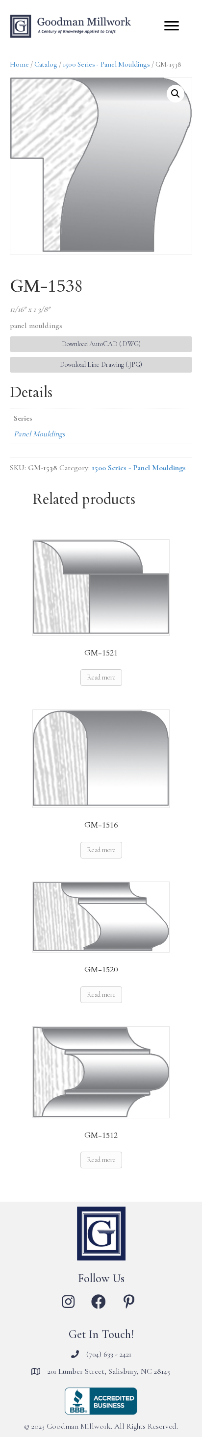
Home (19, 64)
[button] (175, 93)
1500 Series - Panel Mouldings (106, 64)
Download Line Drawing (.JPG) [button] (101, 364)
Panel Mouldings (39, 434)
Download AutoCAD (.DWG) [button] (101, 344)
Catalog (45, 64)
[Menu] (171, 26)
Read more (101, 677)
